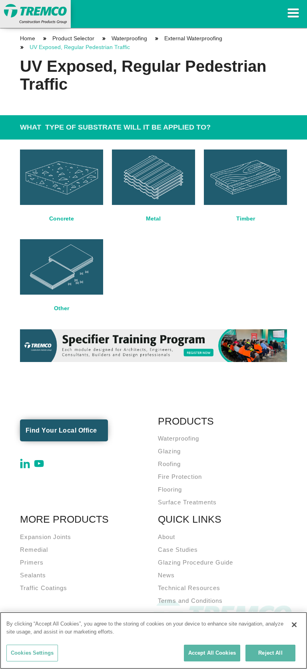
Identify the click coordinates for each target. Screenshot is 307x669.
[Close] (294, 625)
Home (27, 38)
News (166, 575)
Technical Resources (189, 587)
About (166, 536)
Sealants (33, 575)
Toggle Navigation (293, 13)
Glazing (169, 451)
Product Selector (73, 38)
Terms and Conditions (190, 600)
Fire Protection (180, 476)
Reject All (270, 653)
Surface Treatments (187, 502)
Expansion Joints (45, 536)
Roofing (169, 463)
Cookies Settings (32, 653)
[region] (153, 640)
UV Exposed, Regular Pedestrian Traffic (80, 47)
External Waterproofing (193, 38)
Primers (32, 562)
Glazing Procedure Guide (195, 562)
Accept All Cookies (212, 653)
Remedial (34, 549)
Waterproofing (129, 38)
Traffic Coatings (43, 587)
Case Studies (178, 549)
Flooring (170, 489)
